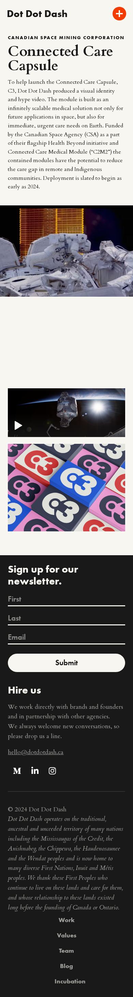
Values (66, 935)
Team (66, 950)
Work (67, 920)
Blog (66, 966)
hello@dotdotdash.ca (35, 752)
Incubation (70, 981)
